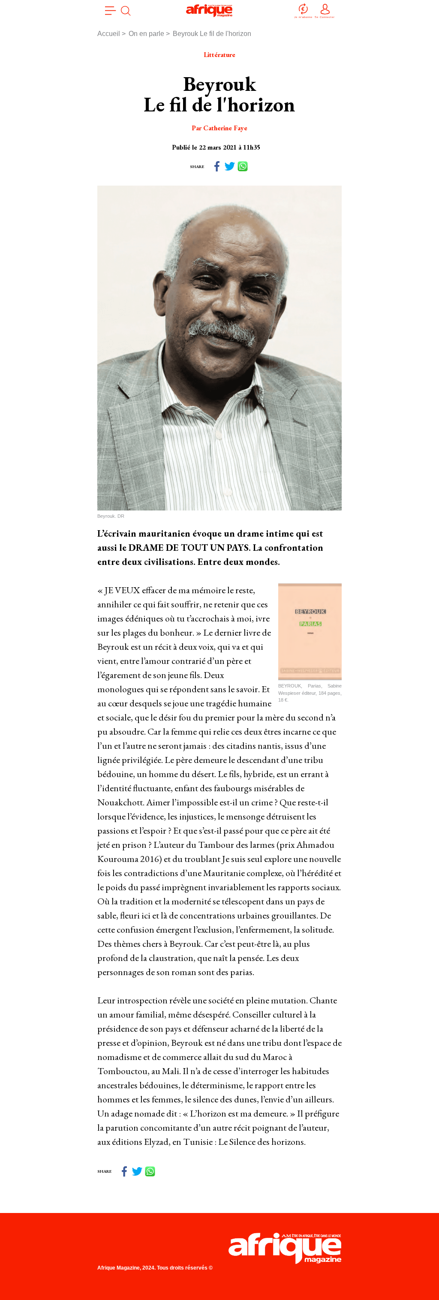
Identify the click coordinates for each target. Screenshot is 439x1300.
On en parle (146, 33)
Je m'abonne (303, 17)
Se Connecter (325, 17)
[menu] (110, 10)
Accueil (108, 33)
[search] (125, 10)
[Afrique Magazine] (209, 10)
